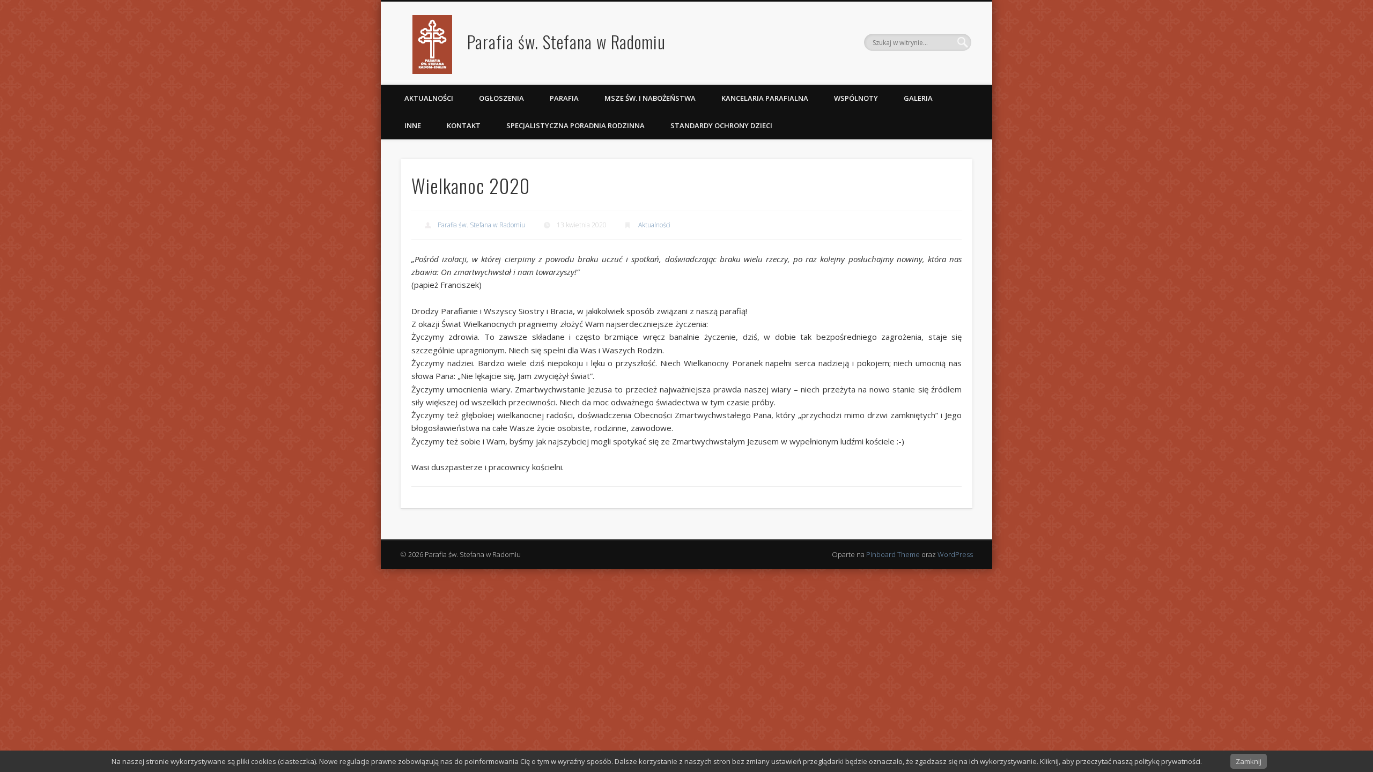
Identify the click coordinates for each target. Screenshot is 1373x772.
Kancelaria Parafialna (764, 98)
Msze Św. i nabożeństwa (650, 98)
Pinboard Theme (893, 554)
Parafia (564, 98)
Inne (412, 125)
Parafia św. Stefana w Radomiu (566, 41)
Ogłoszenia (501, 98)
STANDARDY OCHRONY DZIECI (722, 125)
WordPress (955, 554)
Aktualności (428, 98)
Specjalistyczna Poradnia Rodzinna (575, 125)
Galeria (918, 98)
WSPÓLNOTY (856, 98)
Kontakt (464, 125)
